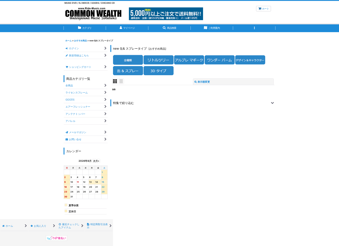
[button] (169, 28)
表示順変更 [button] (204, 81)
